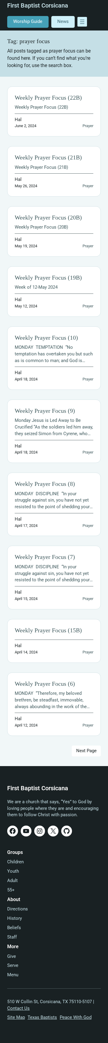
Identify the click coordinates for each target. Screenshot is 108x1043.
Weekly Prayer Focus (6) (45, 684)
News (63, 21)
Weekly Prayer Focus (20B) (48, 217)
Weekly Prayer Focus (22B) (48, 98)
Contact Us (18, 1008)
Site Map (16, 1017)
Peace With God (76, 1017)
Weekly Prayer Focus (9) (45, 411)
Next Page (86, 750)
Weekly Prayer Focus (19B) (48, 277)
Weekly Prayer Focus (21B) (48, 157)
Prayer (87, 126)
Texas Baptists (42, 1017)
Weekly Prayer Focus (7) (45, 557)
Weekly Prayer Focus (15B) (48, 630)
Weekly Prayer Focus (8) (45, 484)
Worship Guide (27, 21)
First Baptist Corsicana (37, 5)
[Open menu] (82, 22)
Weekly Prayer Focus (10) (46, 338)
